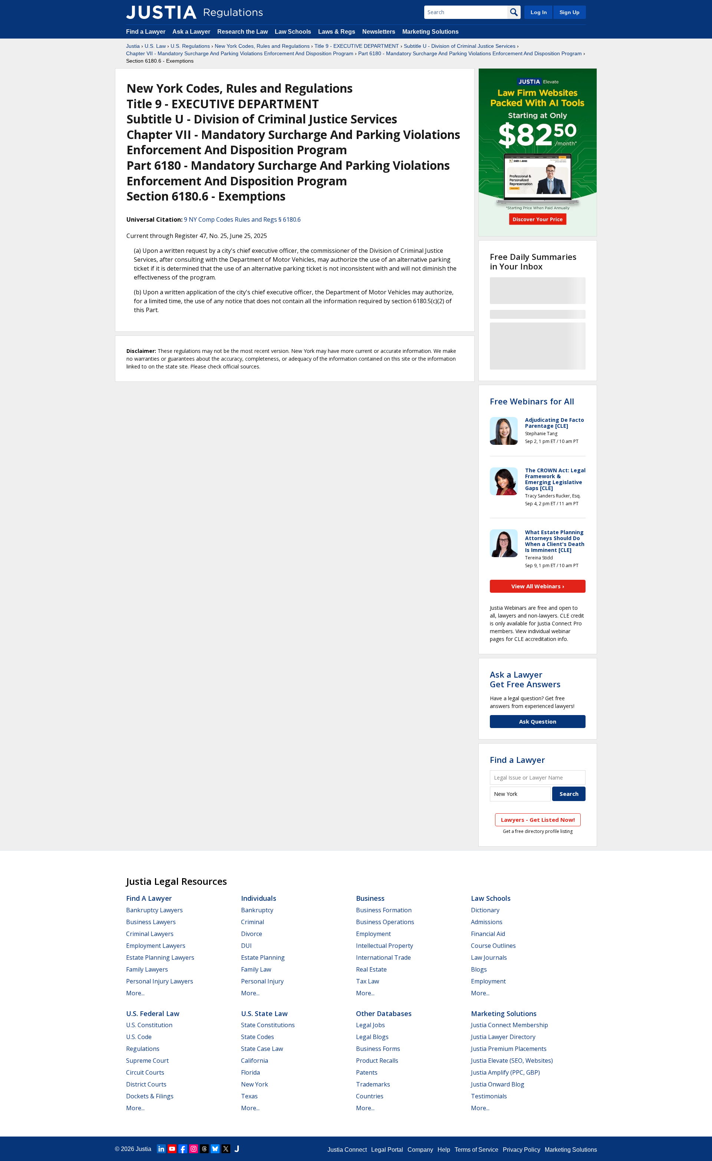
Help (444, 1150)
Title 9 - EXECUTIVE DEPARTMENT (356, 46)
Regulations (142, 1049)
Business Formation (384, 910)
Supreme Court (147, 1060)
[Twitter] (225, 1148)
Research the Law (242, 32)
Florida (250, 1072)
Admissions (486, 922)
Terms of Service (476, 1150)
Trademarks (373, 1084)
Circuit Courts (145, 1072)
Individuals (258, 898)
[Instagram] (193, 1148)
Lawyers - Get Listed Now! (538, 819)
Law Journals (489, 957)
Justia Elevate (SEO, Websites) (512, 1060)
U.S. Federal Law (152, 1013)
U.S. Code (139, 1037)
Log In (539, 12)
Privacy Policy (521, 1150)
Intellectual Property (384, 946)
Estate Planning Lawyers (160, 957)
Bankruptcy (257, 910)
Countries (369, 1096)
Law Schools (293, 32)
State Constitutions (268, 1025)
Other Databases (384, 1013)
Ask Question (537, 721)
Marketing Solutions (430, 32)
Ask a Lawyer (192, 32)
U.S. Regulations (190, 46)
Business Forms (378, 1049)
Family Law (256, 969)
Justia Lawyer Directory (503, 1037)
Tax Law (367, 981)
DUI (246, 946)
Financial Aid (488, 934)
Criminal (252, 922)
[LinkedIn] (161, 1148)
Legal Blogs (372, 1037)
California (254, 1060)
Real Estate (371, 969)
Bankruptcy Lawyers (154, 910)
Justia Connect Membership (509, 1025)
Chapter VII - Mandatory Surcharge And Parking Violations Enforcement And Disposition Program (239, 53)
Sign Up (570, 12)
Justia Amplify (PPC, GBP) (505, 1072)
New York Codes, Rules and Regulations (262, 46)
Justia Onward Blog (497, 1084)
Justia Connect (347, 1150)
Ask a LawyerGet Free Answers (525, 679)
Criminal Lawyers (150, 934)
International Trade (383, 957)
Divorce (251, 934)
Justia (133, 46)
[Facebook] (182, 1148)
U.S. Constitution (149, 1025)
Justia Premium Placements (509, 1049)
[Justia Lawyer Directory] (236, 1148)
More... (135, 993)
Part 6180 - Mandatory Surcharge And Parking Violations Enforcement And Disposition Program (470, 53)
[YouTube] (172, 1148)
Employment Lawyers (155, 946)
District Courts (146, 1084)
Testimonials (489, 1096)
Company (420, 1150)
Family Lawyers (147, 969)
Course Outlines (493, 946)
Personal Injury (262, 981)
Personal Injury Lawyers (159, 981)
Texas (249, 1096)
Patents (367, 1072)
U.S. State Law (264, 1013)
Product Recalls (377, 1060)
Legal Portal (387, 1150)
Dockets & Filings (150, 1096)
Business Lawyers (151, 922)
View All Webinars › (537, 586)
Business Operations (385, 922)
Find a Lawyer (145, 32)
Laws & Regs (336, 32)
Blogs (479, 969)
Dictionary (485, 910)
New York (254, 1084)
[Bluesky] (215, 1148)
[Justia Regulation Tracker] (161, 12)
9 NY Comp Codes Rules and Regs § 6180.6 (242, 219)
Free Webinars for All (532, 401)
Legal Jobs (370, 1025)
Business (370, 898)
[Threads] (204, 1148)
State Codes (257, 1037)
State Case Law (262, 1049)
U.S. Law (155, 46)
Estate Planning (263, 957)
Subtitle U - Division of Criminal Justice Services (459, 46)
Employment (373, 934)
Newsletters (378, 32)
